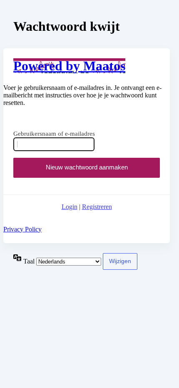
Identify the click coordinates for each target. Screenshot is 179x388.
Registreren (97, 206)
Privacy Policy (22, 229)
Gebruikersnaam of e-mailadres (54, 133)
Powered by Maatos (69, 65)
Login (69, 206)
